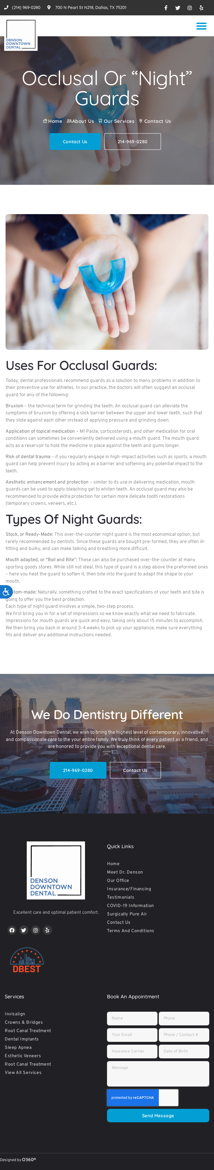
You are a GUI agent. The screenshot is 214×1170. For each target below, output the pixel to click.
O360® (29, 1159)
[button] (201, 26)
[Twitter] (23, 929)
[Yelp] (47, 929)
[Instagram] (35, 929)
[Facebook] (12, 929)
